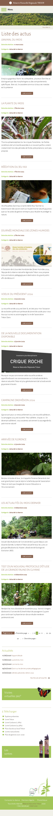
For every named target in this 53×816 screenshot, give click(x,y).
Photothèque (42, 800)
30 (50, 633)
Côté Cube (33, 806)
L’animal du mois (11, 39)
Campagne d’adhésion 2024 (18, 400)
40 (18, 638)
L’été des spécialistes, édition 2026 (23, 673)
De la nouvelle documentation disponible (21, 335)
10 (39, 633)
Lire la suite (27, 93)
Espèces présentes (12, 716)
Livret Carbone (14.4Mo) (13, 725)
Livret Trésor (9, 719)
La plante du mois (12, 103)
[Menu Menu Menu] (3, 9)
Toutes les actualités (38, 678)
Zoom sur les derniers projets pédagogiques (26, 668)
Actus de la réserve (16, 49)
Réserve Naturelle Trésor (32, 803)
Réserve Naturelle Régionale (28, 3)
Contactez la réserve (12, 800)
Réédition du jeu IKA (14, 166)
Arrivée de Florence (13, 439)
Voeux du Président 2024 (17, 294)
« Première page (21, 633)
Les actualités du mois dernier (21, 503)
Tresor (10, 2)
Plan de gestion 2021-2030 (15, 734)
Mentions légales (27, 800)
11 (42, 633)
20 (47, 633)
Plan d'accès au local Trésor (15, 728)
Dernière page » (30, 638)
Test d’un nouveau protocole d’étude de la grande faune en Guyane (25, 568)
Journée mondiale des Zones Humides (25, 230)
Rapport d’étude (17, 655)
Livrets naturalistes (12, 731)
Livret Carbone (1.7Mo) (13, 722)
